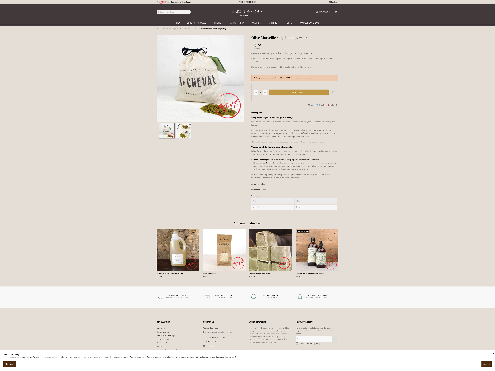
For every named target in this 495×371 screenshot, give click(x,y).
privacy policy (315, 343)
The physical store (164, 332)
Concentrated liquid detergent (170, 274)
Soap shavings (209, 274)
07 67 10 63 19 (211, 342)
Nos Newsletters (163, 343)
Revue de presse (163, 339)
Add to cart (299, 92)
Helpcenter (161, 328)
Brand (253, 184)
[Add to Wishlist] (333, 92)
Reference (255, 189)
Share (310, 105)
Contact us (210, 346)
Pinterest (333, 105)
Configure (9, 364)
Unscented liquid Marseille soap (310, 274)
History (159, 346)
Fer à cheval (261, 184)
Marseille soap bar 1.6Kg (259, 274)
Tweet (321, 105)
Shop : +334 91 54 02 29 (215, 338)
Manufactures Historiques (166, 336)
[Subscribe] (335, 339)
